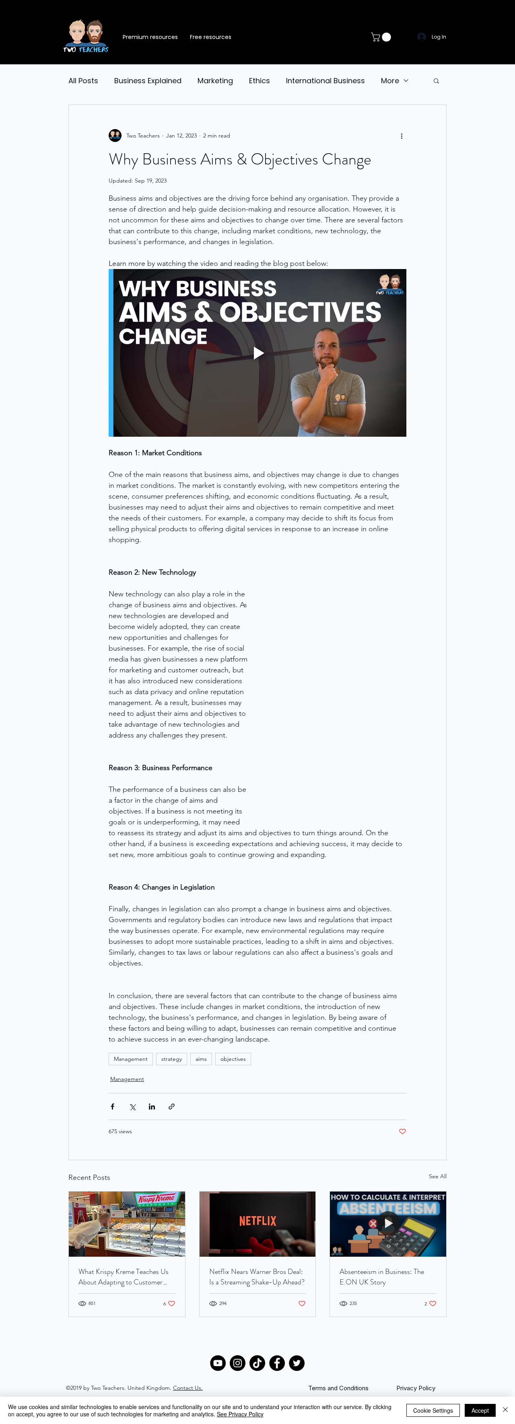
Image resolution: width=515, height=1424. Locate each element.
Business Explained (147, 81)
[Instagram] (237, 1363)
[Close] (505, 1410)
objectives (233, 1058)
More (390, 81)
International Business (325, 81)
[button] (382, 37)
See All (438, 1176)
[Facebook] (277, 1363)
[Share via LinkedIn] (152, 1106)
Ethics (259, 81)
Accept (480, 1410)
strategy (171, 1058)
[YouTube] (218, 1363)
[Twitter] (297, 1363)
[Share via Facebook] (112, 1106)
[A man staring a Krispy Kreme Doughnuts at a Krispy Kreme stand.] (127, 1224)
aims (201, 1058)
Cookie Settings (433, 1410)
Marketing (215, 81)
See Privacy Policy (240, 1414)
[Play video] (257, 352)
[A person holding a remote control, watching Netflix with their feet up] (258, 1224)
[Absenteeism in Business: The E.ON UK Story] (388, 1224)
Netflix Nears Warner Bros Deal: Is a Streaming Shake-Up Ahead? (257, 1276)
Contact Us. (188, 1387)
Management (131, 1058)
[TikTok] (257, 1363)
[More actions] (401, 135)
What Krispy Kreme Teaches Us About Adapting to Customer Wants (123, 1276)
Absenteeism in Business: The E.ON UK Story (382, 1276)
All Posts (83, 81)
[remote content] (336, 699)
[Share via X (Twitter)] (132, 1106)
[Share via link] (171, 1106)
